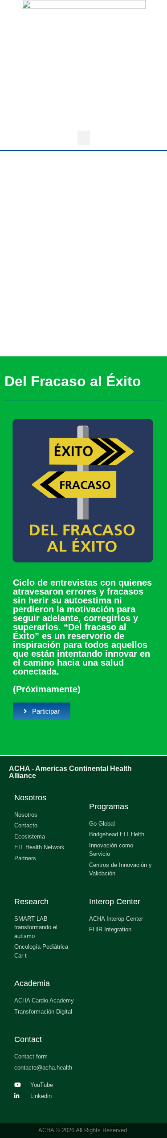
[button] (83, 138)
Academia (32, 983)
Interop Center (114, 901)
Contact (28, 1039)
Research (31, 901)
